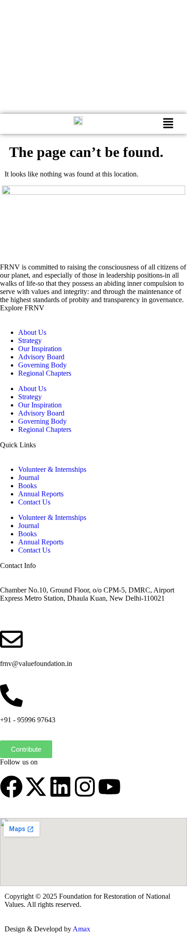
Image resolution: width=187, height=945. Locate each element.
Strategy (30, 340)
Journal (28, 477)
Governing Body (42, 365)
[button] (168, 124)
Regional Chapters (44, 373)
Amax (81, 929)
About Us (32, 332)
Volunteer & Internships (52, 469)
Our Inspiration (40, 349)
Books (27, 486)
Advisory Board (41, 357)
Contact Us (34, 502)
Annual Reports (41, 494)
